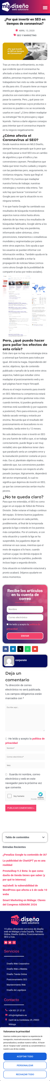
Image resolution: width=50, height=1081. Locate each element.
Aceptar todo (25, 1056)
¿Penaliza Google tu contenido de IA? (25, 854)
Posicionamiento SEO (17, 979)
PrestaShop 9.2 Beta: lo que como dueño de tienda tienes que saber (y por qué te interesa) (24, 875)
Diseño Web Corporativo (18, 963)
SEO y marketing (27, 35)
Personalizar (25, 1065)
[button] (45, 7)
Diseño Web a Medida (17, 969)
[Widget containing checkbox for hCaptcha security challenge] (25, 796)
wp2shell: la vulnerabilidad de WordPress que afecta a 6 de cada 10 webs (25, 890)
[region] (25, 1054)
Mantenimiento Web (16, 985)
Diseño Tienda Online (17, 974)
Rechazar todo (25, 1074)
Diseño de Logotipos (16, 990)
